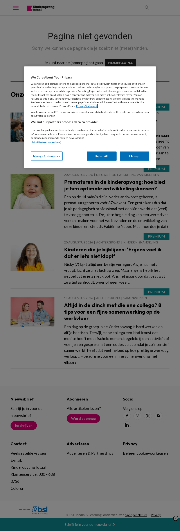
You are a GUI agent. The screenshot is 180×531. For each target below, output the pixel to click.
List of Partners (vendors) (46, 142)
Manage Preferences (46, 156)
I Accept (134, 156)
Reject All (101, 156)
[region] (90, 117)
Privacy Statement (86, 106)
